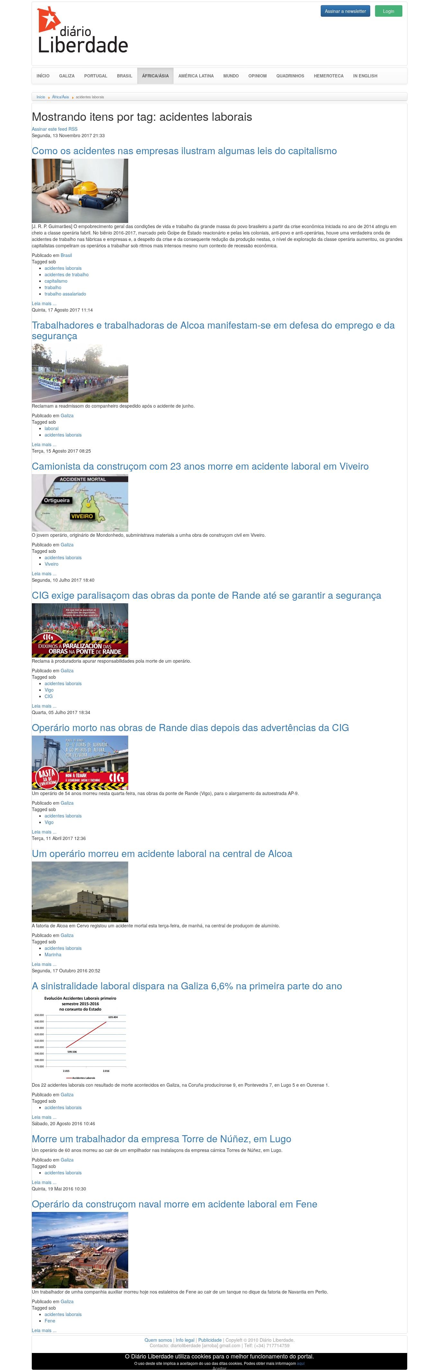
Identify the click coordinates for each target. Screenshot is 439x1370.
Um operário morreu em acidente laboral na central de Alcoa (162, 853)
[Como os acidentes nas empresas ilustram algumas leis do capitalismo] (80, 190)
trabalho (53, 287)
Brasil (124, 76)
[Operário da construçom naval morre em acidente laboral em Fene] (80, 1249)
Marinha (53, 954)
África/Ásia (158, 75)
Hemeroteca (329, 76)
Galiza (67, 76)
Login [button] (388, 11)
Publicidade (210, 1340)
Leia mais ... (44, 303)
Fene (50, 1320)
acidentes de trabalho (67, 274)
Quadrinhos (290, 76)
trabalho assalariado (65, 293)
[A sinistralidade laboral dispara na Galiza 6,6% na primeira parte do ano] (80, 1037)
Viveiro (51, 564)
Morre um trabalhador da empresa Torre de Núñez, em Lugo (161, 1138)
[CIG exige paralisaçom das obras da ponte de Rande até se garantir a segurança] (80, 629)
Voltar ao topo (420, 1357)
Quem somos (158, 1340)
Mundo (231, 76)
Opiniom (257, 76)
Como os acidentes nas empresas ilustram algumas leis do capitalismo (184, 150)
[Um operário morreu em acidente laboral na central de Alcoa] (80, 891)
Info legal (185, 1340)
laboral (51, 428)
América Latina (196, 76)
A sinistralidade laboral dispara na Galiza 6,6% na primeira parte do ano (187, 985)
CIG (49, 696)
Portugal (95, 76)
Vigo (49, 689)
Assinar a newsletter (345, 11)
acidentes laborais (63, 268)
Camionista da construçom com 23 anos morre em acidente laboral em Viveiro (200, 466)
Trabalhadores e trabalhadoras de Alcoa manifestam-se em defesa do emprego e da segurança (213, 330)
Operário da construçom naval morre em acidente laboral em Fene (175, 1203)
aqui (301, 1363)
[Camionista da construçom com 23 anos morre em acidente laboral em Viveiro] (80, 502)
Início (43, 76)
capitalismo (56, 281)
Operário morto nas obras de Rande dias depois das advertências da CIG (190, 727)
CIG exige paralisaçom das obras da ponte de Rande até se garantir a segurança (206, 595)
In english (365, 76)
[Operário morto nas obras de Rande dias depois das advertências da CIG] (80, 762)
